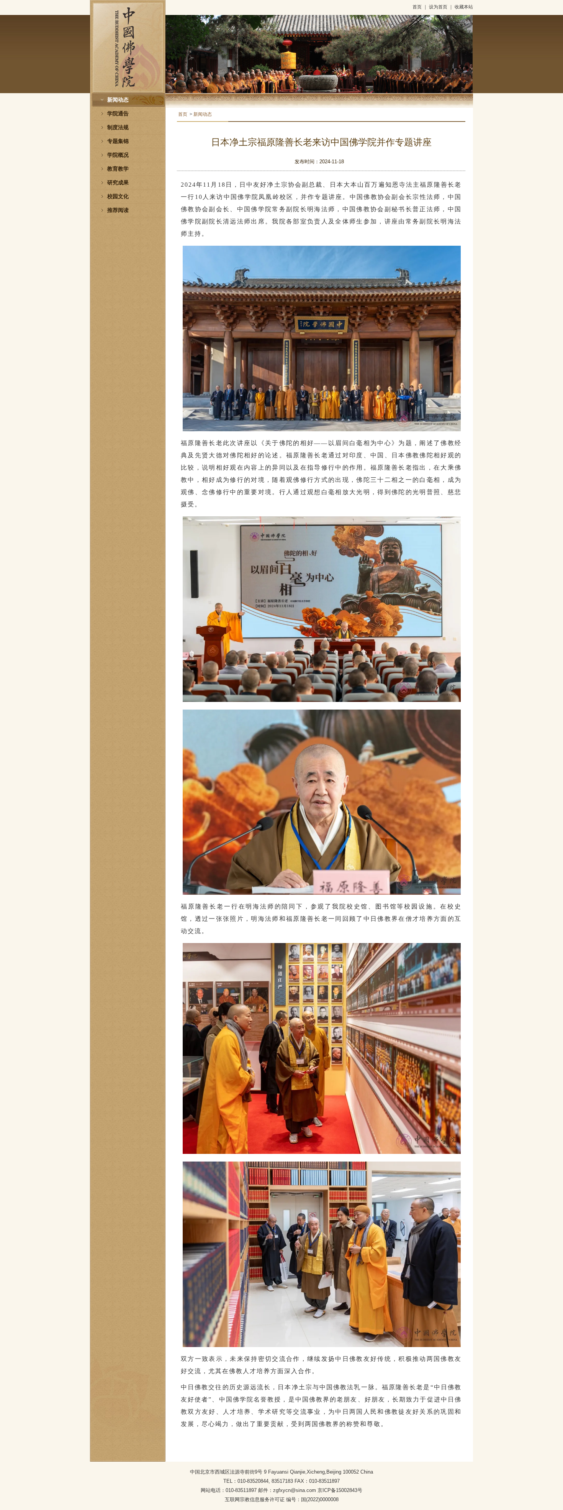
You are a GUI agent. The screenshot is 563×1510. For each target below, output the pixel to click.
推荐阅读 (118, 210)
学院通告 (118, 114)
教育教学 (118, 169)
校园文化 (118, 196)
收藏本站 (464, 7)
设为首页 (438, 7)
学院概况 (118, 155)
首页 (417, 7)
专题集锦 (118, 141)
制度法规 (118, 127)
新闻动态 (118, 100)
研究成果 (118, 183)
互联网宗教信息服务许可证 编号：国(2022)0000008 (282, 1499)
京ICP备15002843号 (340, 1490)
